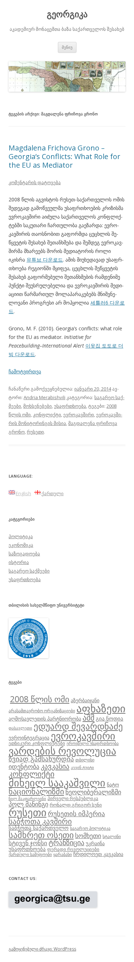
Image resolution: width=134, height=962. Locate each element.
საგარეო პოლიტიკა (90, 828)
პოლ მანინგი (28, 804)
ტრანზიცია (66, 842)
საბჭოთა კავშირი (40, 821)
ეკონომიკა (21, 545)
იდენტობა (24, 766)
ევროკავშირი (78, 414)
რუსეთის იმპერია (76, 813)
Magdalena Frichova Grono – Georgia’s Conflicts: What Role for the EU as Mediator (64, 156)
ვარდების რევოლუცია (62, 750)
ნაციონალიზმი (36, 791)
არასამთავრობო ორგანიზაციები (42, 710)
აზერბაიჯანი (85, 700)
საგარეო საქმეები (29, 571)
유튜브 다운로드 (44, 259)
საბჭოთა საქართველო (39, 827)
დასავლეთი (20, 728)
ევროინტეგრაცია (29, 737)
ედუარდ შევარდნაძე (78, 726)
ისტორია (19, 562)
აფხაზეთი (100, 708)
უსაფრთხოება (70, 406)
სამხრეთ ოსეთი (41, 835)
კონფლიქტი (47, 414)
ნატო (113, 784)
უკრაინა (95, 843)
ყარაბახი (62, 854)
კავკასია (55, 766)
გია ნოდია (109, 718)
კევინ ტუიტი (82, 767)
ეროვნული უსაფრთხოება (92, 743)
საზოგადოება (24, 553)
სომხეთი (88, 835)
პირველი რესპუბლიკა (73, 798)
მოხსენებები (37, 406)
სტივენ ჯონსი (28, 843)
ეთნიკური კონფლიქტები (37, 743)
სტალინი (112, 836)
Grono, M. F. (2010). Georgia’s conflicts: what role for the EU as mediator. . (66, 341)
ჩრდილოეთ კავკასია (98, 854)
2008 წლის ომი (39, 699)
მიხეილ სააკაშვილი (57, 782)
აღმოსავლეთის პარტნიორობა (45, 718)
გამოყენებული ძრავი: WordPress (42, 949)
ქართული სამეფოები (30, 854)
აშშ (88, 717)
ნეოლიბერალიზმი (93, 792)
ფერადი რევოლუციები (73, 849)
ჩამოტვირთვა (25, 371)
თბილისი (84, 759)
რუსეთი (35, 432)
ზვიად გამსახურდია (41, 759)
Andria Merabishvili (44, 397)
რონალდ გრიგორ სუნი (76, 804)
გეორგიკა (67, 14)
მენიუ (67, 47)
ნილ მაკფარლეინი (27, 798)
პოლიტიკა (21, 536)
